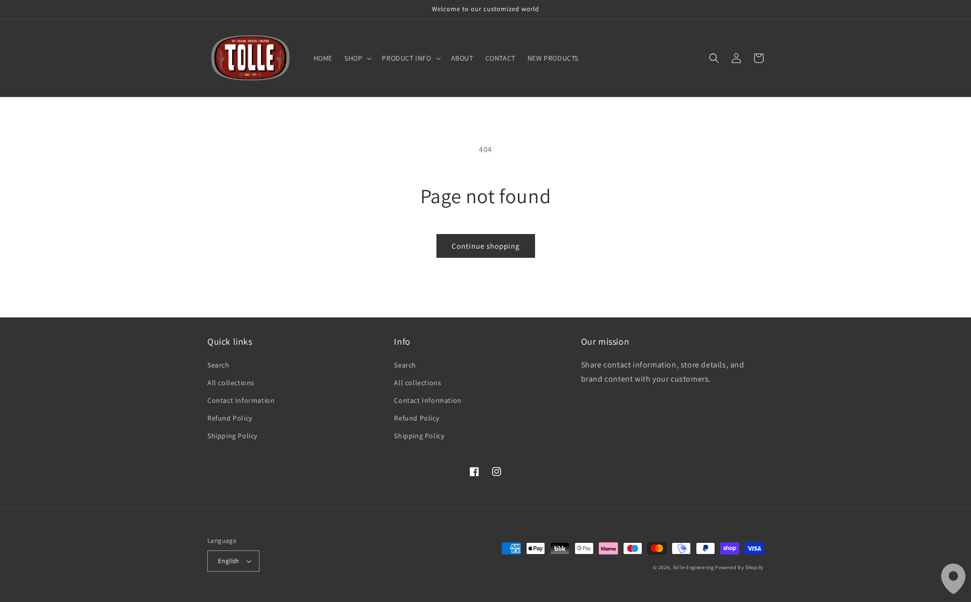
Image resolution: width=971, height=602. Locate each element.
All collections (230, 382)
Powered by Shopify (739, 567)
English (228, 561)
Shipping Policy (232, 435)
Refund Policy (229, 418)
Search (218, 364)
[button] (357, 58)
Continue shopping (486, 246)
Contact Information (241, 400)
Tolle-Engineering (693, 567)
